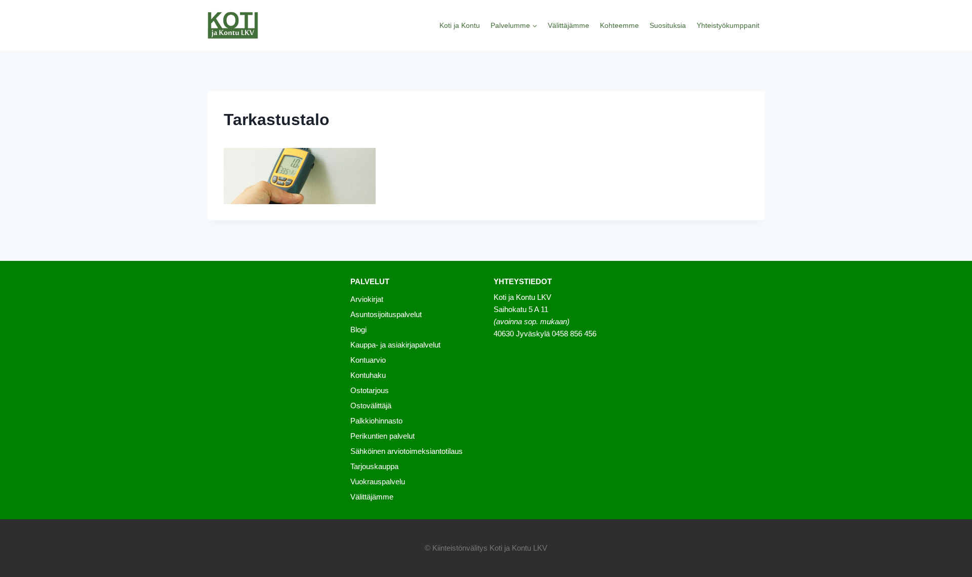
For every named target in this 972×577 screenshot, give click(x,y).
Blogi (358, 329)
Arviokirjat (366, 299)
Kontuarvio (368, 360)
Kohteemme (619, 25)
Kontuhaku (368, 375)
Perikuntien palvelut (382, 436)
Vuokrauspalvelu (377, 481)
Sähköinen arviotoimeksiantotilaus (406, 451)
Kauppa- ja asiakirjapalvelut (395, 344)
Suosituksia (668, 25)
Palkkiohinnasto (376, 420)
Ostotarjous (369, 390)
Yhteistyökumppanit (728, 25)
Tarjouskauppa (374, 466)
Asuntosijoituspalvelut (386, 314)
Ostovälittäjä (370, 405)
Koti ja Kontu (459, 25)
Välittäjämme (568, 25)
